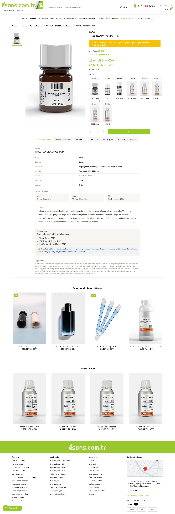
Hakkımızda (93, 467)
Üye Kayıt (92, 464)
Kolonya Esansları (18, 464)
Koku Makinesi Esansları (21, 487)
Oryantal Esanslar (18, 471)
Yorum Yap (93, 54)
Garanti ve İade (94, 471)
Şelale (92, 32)
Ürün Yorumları (112, 18)
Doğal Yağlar (55, 18)
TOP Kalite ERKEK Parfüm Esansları (59, 26)
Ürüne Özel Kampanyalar (127, 139)
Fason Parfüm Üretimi (97, 491)
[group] (55, 77)
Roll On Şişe (54, 481)
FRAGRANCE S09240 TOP (68, 427)
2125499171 (135, 491)
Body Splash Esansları (20, 467)
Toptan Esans (94, 487)
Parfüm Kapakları (56, 477)
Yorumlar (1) (80, 139)
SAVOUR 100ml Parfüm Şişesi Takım (68, 347)
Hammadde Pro (70, 18)
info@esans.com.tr (137, 500)
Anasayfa (15, 26)
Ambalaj (33, 18)
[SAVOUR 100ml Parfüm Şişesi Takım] (68, 318)
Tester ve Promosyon (58, 487)
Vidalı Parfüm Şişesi (57, 474)
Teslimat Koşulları (95, 481)
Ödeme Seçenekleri (63, 139)
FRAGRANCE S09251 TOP (29, 427)
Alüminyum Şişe (56, 491)
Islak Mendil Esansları (20, 481)
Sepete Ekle (129, 131)
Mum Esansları (17, 474)
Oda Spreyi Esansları (20, 494)
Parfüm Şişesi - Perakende (60, 461)
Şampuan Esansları (19, 497)
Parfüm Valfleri (55, 484)
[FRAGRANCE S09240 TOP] (68, 398)
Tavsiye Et (94, 139)
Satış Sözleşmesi (95, 474)
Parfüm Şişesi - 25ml (57, 471)
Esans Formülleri (127, 18)
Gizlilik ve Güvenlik (95, 484)
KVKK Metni (93, 494)
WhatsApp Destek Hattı (139, 496)
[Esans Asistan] (6, 508)
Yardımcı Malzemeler (87, 18)
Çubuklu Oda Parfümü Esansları (24, 477)
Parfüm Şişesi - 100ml (58, 467)
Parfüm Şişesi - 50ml (57, 464)
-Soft (130, 504)
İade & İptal (108, 139)
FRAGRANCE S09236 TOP (106, 427)
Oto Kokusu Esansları (20, 501)
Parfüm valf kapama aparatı (29, 347)
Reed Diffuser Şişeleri (58, 494)
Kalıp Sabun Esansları (20, 484)
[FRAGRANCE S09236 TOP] (106, 398)
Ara (125, 7)
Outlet (101, 18)
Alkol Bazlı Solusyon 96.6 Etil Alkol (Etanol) (145, 347)
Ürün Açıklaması (44, 139)
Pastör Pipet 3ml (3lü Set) (106, 347)
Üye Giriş (92, 461)
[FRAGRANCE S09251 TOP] (29, 398)
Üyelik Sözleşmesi (95, 477)
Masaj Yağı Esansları (19, 491)
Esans (24, 18)
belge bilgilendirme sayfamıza (63, 252)
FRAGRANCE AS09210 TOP (146, 427)
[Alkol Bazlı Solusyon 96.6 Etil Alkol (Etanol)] (145, 318)
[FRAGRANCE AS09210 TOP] (145, 398)
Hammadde (43, 18)
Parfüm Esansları (36, 26)
